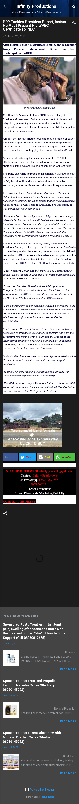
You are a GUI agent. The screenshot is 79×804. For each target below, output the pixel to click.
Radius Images (47, 797)
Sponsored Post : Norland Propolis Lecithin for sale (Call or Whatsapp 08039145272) (29, 685)
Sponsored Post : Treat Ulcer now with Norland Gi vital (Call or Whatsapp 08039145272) (32, 737)
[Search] (74, 7)
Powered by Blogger (41, 789)
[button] (74, 23)
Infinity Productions (36, 6)
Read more (68, 669)
